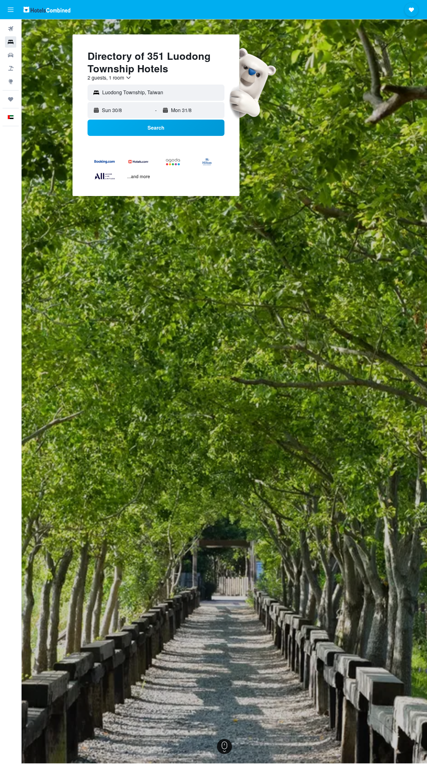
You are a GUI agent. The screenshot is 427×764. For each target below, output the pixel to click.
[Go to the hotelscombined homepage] (47, 10)
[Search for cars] (11, 55)
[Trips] (11, 99)
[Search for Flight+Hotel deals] (11, 68)
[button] (11, 10)
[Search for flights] (11, 29)
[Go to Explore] (11, 81)
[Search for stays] (11, 42)
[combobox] (110, 78)
